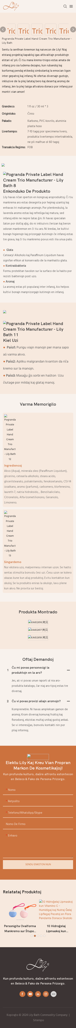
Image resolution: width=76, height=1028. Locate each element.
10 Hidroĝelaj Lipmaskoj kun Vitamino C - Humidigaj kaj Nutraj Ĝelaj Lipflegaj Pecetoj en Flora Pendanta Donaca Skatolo (56, 929)
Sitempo (38, 1020)
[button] (32, 936)
